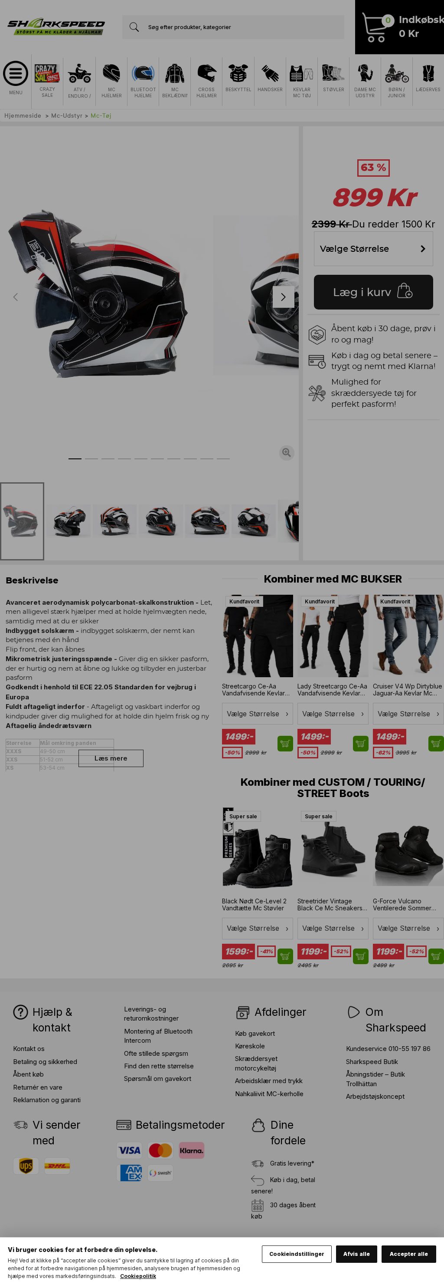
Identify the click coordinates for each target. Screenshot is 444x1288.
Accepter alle (409, 1254)
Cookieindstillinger (296, 1254)
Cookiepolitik (138, 1276)
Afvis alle (356, 1254)
